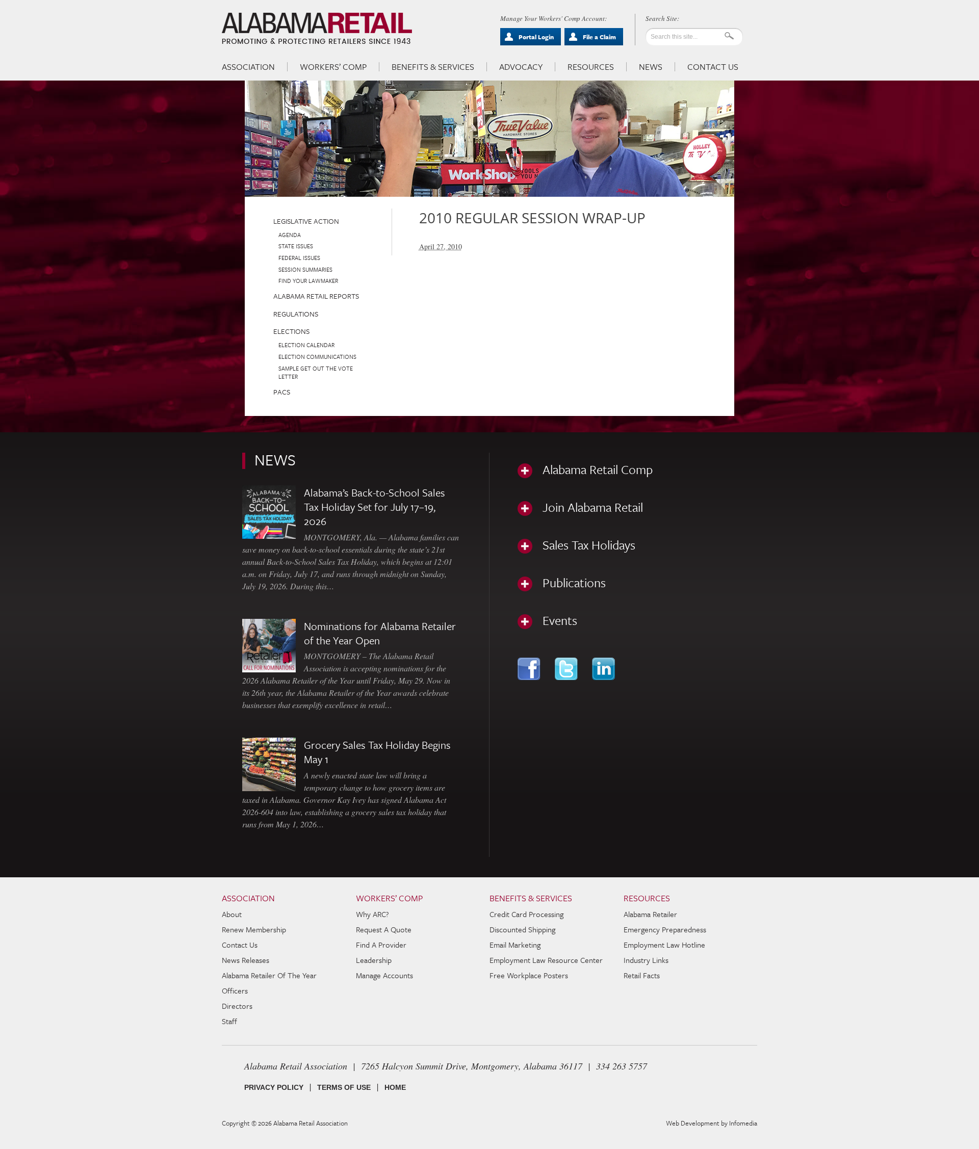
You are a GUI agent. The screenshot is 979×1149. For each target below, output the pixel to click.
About (232, 914)
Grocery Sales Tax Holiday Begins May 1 (377, 752)
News (650, 66)
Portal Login (536, 36)
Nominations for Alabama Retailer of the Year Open (380, 633)
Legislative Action (306, 221)
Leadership (374, 959)
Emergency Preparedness (665, 929)
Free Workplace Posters (529, 975)
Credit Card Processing (526, 914)
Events (560, 620)
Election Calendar (306, 345)
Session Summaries (305, 269)
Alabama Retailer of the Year (269, 975)
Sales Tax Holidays (589, 545)
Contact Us (712, 66)
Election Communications (317, 356)
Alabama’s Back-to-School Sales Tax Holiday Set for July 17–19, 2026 (374, 507)
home (395, 1087)
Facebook (530, 669)
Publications (574, 582)
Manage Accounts (384, 975)
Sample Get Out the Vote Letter (315, 372)
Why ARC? (372, 914)
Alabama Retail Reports (316, 296)
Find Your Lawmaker (308, 280)
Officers (235, 990)
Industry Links (646, 959)
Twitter (567, 669)
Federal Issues (299, 257)
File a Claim (599, 36)
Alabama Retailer (650, 914)
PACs (281, 391)
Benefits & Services (433, 66)
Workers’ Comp (333, 66)
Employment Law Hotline (664, 944)
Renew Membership (254, 929)
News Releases (245, 959)
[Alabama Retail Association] (318, 28)
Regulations (295, 313)
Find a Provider (381, 944)
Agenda (289, 234)
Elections (291, 331)
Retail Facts (642, 975)
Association (248, 66)
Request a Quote (383, 929)
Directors (237, 1005)
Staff (229, 1021)
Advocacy (521, 66)
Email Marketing (515, 944)
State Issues (295, 246)
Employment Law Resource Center (546, 959)
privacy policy (273, 1087)
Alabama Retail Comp (598, 469)
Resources (591, 66)
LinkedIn (604, 669)
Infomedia (743, 1123)
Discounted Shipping (522, 929)
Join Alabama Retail (593, 507)
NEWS (275, 460)
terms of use (344, 1087)
